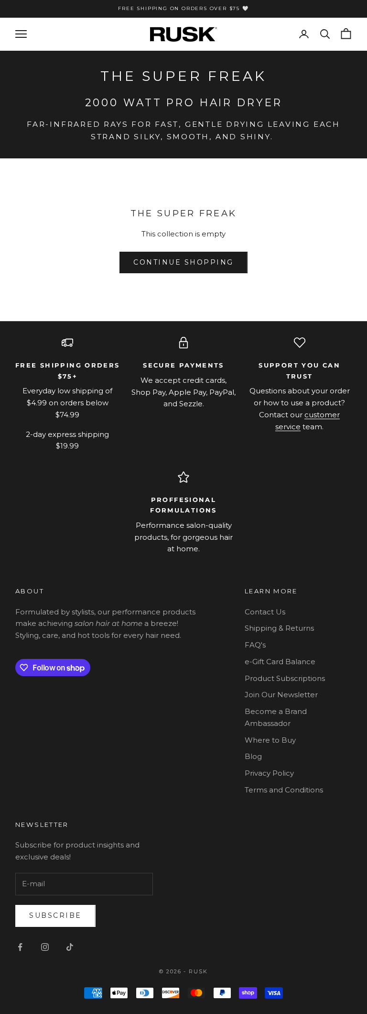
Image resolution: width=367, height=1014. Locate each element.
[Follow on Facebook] (20, 947)
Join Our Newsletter (281, 694)
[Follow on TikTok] (70, 947)
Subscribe (55, 915)
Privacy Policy (269, 773)
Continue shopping (183, 262)
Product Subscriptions (285, 678)
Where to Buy (270, 740)
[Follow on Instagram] (45, 947)
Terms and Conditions (284, 789)
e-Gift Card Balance (280, 661)
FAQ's (255, 644)
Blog (253, 756)
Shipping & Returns (279, 628)
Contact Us (265, 611)
